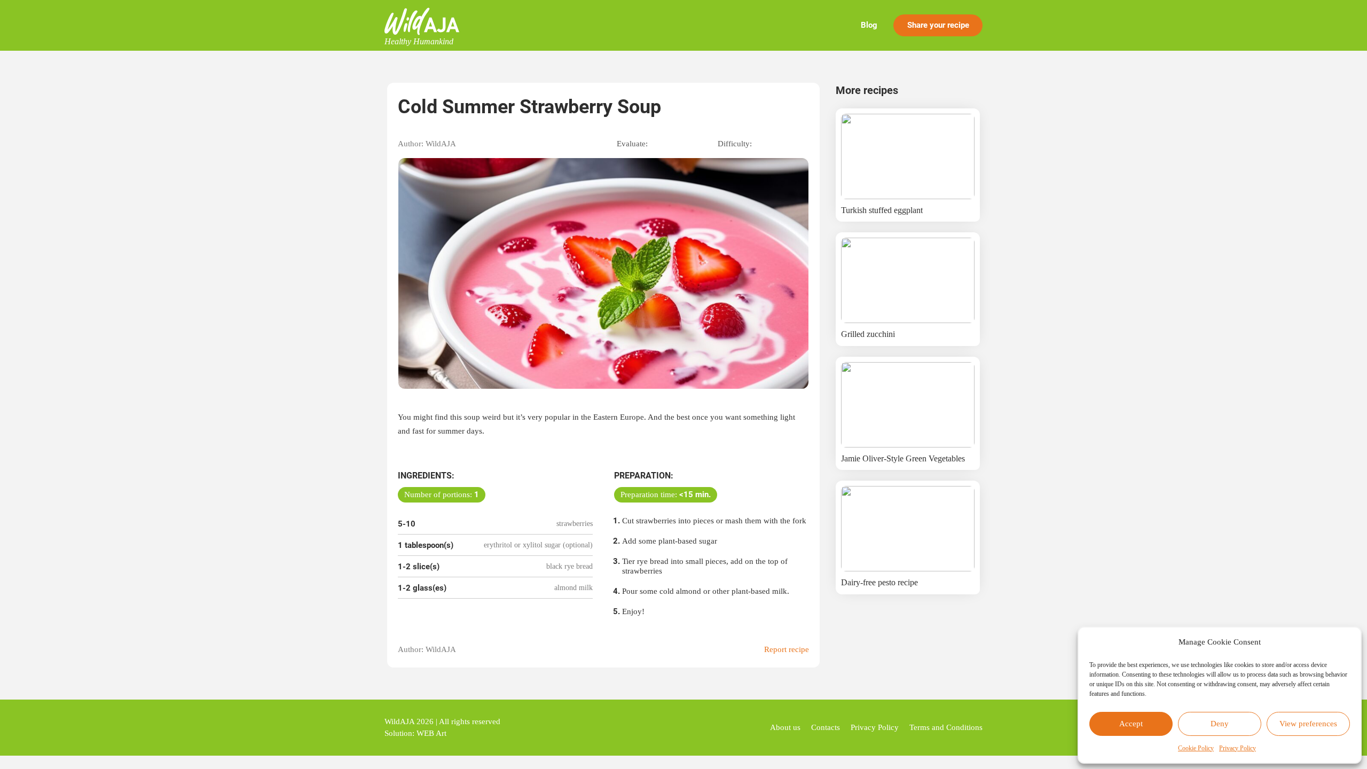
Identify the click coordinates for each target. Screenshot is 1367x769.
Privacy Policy (1237, 748)
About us (785, 727)
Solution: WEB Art (415, 733)
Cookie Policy (1196, 748)
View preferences (1308, 723)
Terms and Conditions (946, 727)
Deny (1220, 723)
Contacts (825, 727)
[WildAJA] (421, 21)
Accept (1131, 723)
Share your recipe (938, 25)
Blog (869, 25)
